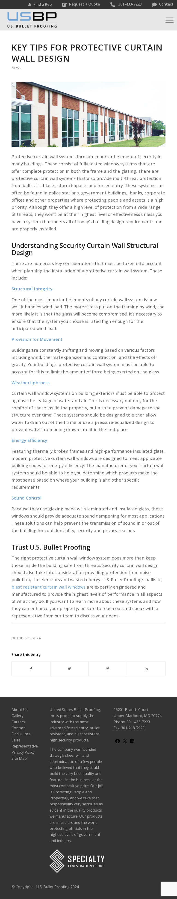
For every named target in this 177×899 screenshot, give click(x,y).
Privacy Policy (23, 752)
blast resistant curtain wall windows (49, 587)
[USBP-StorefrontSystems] (88, 114)
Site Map (19, 758)
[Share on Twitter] (69, 668)
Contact (166, 4)
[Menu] (167, 19)
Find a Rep (43, 4)
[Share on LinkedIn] (146, 668)
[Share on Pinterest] (108, 668)
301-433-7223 (129, 4)
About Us (20, 709)
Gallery (18, 715)
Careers (18, 721)
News (16, 67)
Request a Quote (84, 4)
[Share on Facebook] (31, 668)
